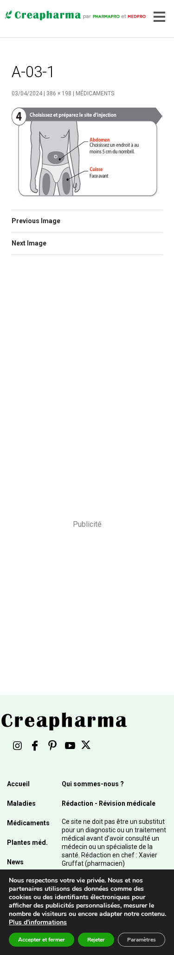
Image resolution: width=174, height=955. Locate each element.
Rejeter (96, 939)
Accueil (18, 784)
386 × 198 (58, 93)
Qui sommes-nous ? (93, 784)
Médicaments (95, 93)
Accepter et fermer (41, 939)
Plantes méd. (27, 842)
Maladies (21, 803)
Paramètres (141, 939)
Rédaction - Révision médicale (108, 803)
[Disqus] (87, 393)
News (15, 862)
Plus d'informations (38, 922)
